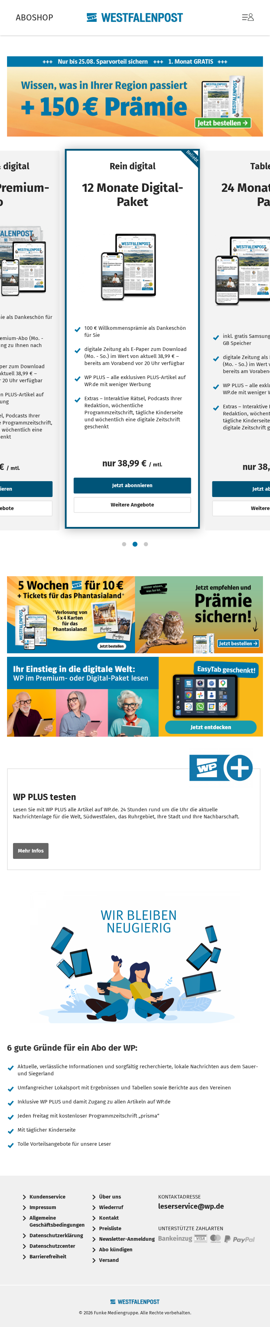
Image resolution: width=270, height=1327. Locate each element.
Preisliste (110, 1228)
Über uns (110, 1197)
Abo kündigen (116, 1249)
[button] (124, 544)
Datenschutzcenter (52, 1246)
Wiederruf (111, 1207)
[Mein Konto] (248, 21)
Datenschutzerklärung (56, 1235)
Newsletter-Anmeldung (127, 1239)
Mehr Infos (31, 851)
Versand (109, 1260)
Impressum (43, 1207)
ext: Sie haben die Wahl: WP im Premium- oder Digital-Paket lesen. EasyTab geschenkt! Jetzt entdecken (135, 699)
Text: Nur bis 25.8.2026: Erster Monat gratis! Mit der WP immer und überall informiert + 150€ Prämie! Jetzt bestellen (135, 98)
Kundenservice (47, 1197)
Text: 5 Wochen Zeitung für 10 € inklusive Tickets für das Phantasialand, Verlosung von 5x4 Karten (71, 616)
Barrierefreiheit (48, 1256)
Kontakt (109, 1218)
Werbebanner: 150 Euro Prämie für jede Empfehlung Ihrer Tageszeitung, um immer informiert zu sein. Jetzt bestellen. (199, 616)
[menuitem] (241, 17)
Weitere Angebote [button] (132, 505)
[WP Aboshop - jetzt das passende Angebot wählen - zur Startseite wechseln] (135, 17)
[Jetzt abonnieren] (132, 266)
